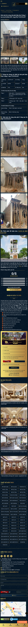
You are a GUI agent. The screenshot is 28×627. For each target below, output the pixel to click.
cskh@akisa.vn (6, 6)
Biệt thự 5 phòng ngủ (22, 511)
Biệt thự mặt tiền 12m (14, 536)
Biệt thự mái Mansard (14, 500)
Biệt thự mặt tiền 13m (22, 536)
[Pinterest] (26, 36)
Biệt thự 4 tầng (5, 492)
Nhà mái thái (5, 544)
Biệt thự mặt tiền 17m (5, 542)
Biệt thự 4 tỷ (22, 517)
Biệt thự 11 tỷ (22, 522)
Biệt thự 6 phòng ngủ (5, 514)
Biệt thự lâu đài (14, 486)
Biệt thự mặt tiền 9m (22, 533)
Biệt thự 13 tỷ (13, 525)
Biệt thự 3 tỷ (14, 517)
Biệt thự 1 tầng (5, 489)
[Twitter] (26, 31)
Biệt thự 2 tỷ (5, 517)
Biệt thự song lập (5, 500)
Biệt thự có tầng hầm (22, 506)
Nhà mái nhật (22, 542)
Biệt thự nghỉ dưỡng (22, 508)
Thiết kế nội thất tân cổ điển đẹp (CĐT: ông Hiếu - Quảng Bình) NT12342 (14, 475)
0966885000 (4, 3)
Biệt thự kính (14, 506)
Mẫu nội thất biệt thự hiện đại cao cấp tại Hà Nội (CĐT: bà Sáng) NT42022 (14, 451)
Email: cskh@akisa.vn (14, 374)
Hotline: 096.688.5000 (14, 373)
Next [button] (26, 39)
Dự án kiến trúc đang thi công (7, 11)
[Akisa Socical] (2, 556)
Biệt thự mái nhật (5, 503)
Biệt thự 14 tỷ (22, 525)
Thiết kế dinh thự (23, 486)
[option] (14, 38)
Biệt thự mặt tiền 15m (14, 539)
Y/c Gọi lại (17, 625)
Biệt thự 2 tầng (14, 489)
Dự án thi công (8, 10)
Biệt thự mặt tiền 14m (5, 539)
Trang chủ (2, 10)
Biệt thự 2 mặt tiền (14, 514)
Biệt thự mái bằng (14, 503)
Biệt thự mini (22, 503)
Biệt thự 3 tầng (22, 489)
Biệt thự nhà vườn (22, 497)
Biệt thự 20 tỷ (13, 528)
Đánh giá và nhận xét (14, 289)
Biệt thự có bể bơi (14, 508)
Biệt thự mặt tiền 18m (14, 542)
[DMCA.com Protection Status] (5, 619)
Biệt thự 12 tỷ (5, 525)
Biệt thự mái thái (23, 500)
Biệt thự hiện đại (5, 497)
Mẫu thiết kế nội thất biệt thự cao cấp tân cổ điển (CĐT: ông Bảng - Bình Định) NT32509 (14, 403)
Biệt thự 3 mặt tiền (22, 514)
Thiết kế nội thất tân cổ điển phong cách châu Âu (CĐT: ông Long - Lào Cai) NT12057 (14, 428)
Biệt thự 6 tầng (22, 492)
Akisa (20, 266)
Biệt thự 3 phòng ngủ (5, 511)
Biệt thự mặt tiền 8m (13, 533)
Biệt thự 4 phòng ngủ (14, 511)
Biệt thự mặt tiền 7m (5, 533)
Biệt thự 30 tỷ (22, 528)
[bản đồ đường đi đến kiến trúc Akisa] (13, 609)
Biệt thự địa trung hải (14, 497)
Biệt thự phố (5, 506)
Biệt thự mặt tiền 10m (5, 536)
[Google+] (26, 34)
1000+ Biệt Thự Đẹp (5, 486)
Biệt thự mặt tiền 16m (22, 539)
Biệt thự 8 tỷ (5, 522)
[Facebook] (26, 29)
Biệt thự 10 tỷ (13, 522)
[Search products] (26, 4)
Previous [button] (2, 39)
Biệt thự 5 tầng (14, 492)
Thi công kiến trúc (15, 10)
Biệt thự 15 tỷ (5, 528)
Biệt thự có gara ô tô (5, 508)
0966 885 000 (11, 565)
